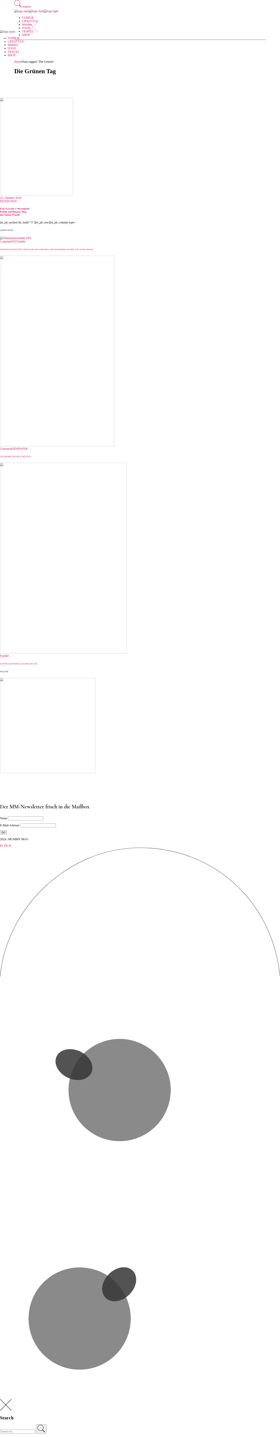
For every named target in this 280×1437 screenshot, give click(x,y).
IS (10, 845)
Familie (20, 241)
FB (6, 845)
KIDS (14, 448)
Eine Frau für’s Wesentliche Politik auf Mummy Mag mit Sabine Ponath (15, 211)
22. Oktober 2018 (10, 197)
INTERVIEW (8, 201)
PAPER (23, 448)
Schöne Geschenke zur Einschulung (19, 664)
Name (3, 818)
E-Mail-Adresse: (10, 825)
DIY (13, 241)
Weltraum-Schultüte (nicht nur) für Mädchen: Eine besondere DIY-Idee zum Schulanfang (46, 249)
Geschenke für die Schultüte (15, 456)
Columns (5, 241)
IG (1, 845)
